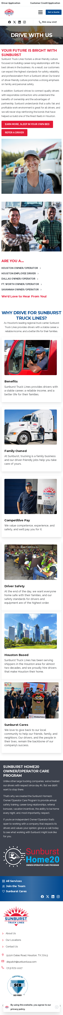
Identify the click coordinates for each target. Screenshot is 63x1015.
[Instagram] (24, 22)
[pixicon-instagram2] (58, 896)
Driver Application (10, 3)
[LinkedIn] (19, 22)
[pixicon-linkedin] (53, 896)
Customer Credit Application (45, 3)
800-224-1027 (49, 22)
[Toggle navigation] (40, 12)
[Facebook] (9, 22)
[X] (14, 22)
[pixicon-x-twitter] (47, 896)
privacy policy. (18, 1009)
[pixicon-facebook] (42, 896)
